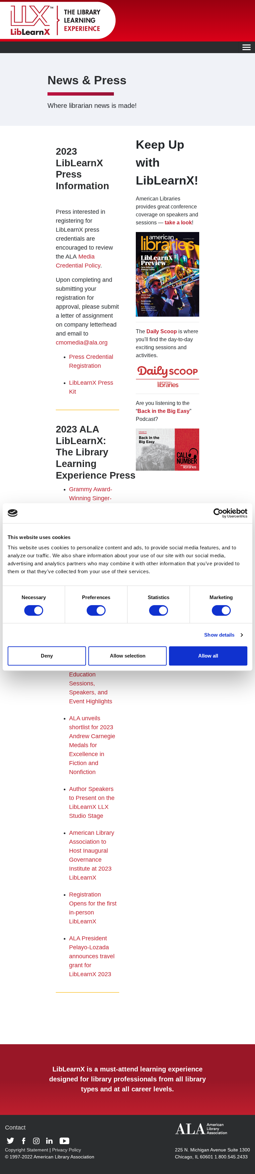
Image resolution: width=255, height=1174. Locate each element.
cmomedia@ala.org (82, 342)
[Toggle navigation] (246, 47)
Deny (47, 656)
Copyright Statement (26, 1149)
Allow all (208, 656)
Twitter (13, 1140)
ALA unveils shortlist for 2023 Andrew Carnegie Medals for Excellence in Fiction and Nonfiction (92, 745)
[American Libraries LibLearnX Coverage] (167, 274)
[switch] (96, 610)
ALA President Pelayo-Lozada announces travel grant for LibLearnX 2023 (92, 956)
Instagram (38, 1140)
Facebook (26, 1140)
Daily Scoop (161, 331)
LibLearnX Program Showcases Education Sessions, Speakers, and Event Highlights (90, 674)
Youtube (64, 1140)
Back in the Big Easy (163, 411)
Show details (219, 635)
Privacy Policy (66, 1149)
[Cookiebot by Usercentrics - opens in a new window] (218, 513)
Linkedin (51, 1140)
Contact (15, 1127)
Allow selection (127, 656)
